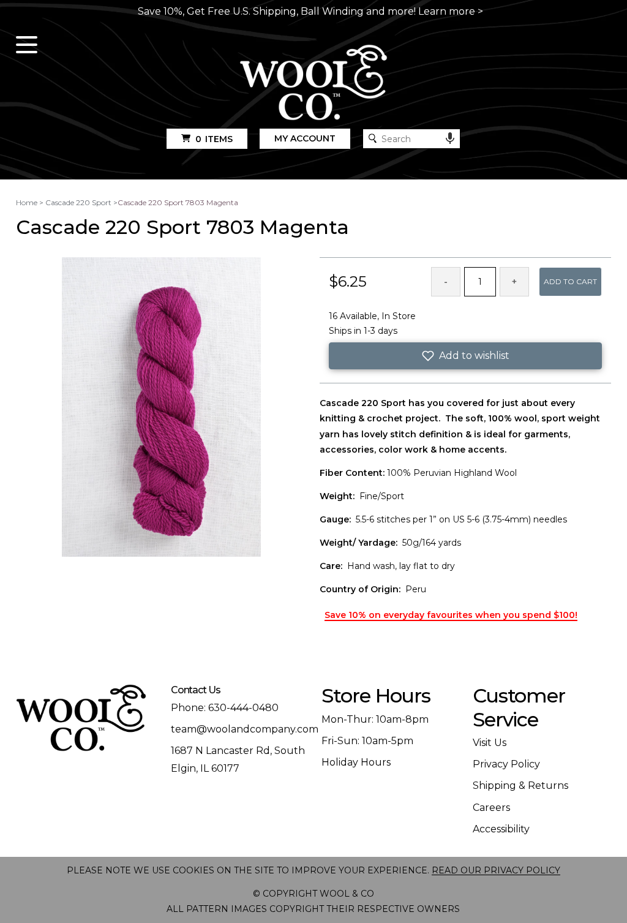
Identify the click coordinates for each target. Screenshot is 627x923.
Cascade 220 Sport (78, 202)
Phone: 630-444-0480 (225, 708)
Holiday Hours (356, 762)
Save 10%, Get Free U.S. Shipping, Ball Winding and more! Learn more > (310, 11)
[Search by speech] (450, 138)
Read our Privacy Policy (496, 870)
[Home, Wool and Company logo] (313, 83)
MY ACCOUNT (305, 138)
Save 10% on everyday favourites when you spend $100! (451, 614)
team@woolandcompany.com (244, 729)
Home (26, 202)
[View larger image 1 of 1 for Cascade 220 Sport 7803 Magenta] (161, 407)
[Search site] (372, 138)
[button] (465, 355)
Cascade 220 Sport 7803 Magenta (178, 202)
